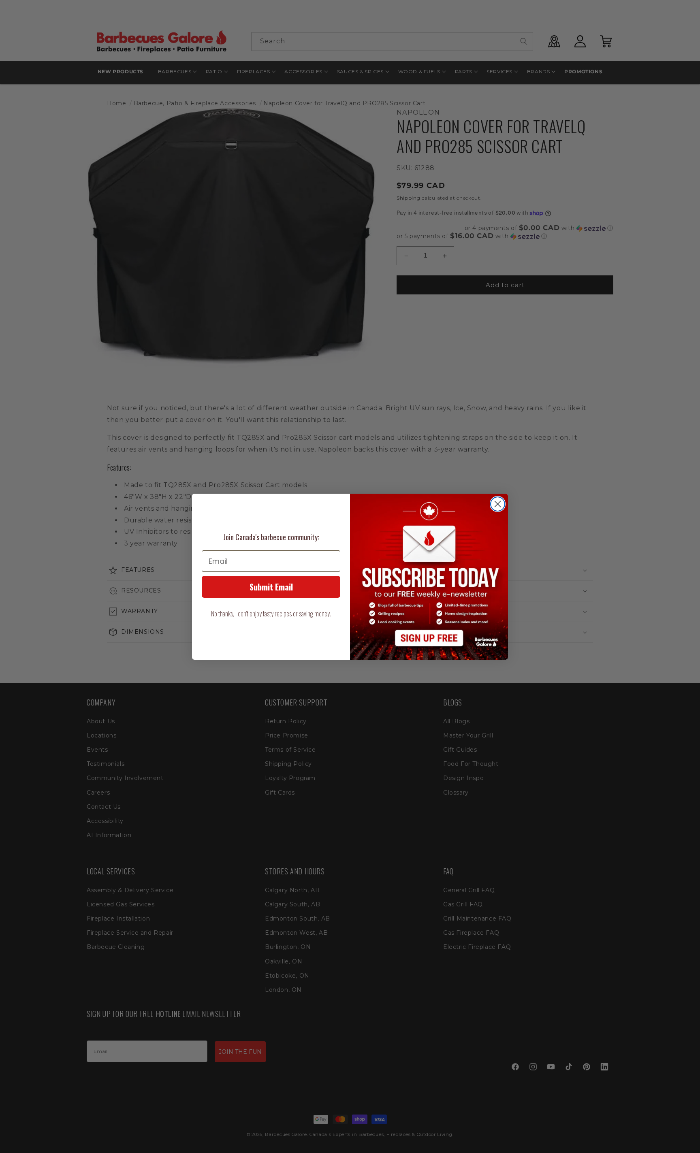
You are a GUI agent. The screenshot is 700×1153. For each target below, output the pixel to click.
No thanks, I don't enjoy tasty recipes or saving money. (271, 613)
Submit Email (271, 587)
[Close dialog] (498, 504)
